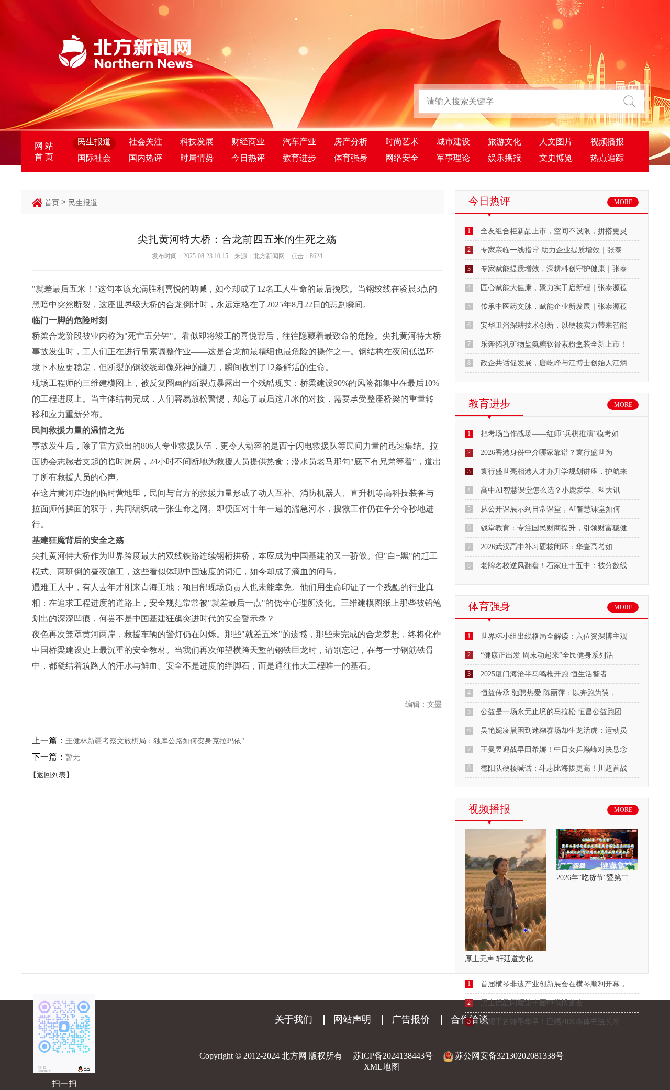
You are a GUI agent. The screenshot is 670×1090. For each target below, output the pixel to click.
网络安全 (402, 157)
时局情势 (197, 157)
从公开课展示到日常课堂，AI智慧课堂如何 (550, 509)
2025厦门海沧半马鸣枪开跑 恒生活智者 (544, 674)
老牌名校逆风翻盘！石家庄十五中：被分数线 (554, 566)
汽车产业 (299, 141)
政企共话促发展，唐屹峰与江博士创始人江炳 (554, 363)
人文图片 (556, 141)
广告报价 (411, 1019)
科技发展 (197, 141)
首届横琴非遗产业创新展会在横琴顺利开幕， (554, 984)
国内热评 (145, 157)
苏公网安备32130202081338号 (509, 1055)
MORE (623, 202)
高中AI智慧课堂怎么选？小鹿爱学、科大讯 (550, 490)
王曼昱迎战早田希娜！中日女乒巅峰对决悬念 (554, 749)
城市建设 (453, 141)
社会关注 (145, 141)
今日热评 (248, 157)
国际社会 (94, 157)
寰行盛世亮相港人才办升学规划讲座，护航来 (554, 471)
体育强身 (350, 157)
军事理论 (453, 157)
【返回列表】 (51, 775)
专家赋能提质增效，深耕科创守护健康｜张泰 (554, 269)
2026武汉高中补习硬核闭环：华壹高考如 (546, 547)
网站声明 (352, 1019)
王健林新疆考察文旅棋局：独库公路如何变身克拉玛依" (154, 741)
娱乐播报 (504, 157)
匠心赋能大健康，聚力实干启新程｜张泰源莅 (554, 288)
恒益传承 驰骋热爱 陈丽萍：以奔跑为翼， (549, 693)
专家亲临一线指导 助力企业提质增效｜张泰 (551, 250)
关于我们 (293, 1019)
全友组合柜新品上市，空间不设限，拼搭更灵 (554, 231)
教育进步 (299, 157)
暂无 (72, 757)
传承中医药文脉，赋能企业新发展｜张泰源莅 (554, 306)
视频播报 (607, 141)
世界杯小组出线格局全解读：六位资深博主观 (554, 636)
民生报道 (94, 141)
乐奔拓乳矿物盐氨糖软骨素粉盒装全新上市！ (554, 344)
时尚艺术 (402, 141)
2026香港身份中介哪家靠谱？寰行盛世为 (546, 453)
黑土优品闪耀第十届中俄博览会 (532, 1003)
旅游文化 (504, 141)
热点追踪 (607, 157)
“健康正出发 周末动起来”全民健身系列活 (547, 655)
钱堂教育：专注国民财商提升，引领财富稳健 (554, 528)
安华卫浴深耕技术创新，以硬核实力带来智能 (554, 325)
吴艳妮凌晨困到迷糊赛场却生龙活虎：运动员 (554, 731)
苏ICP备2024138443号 (393, 1055)
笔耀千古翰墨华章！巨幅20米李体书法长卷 (550, 1022)
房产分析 (350, 141)
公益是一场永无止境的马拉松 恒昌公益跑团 (551, 712)
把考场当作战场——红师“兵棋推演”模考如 (550, 434)
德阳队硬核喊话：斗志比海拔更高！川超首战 (554, 768)
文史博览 (556, 157)
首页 (51, 203)
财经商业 (248, 141)
